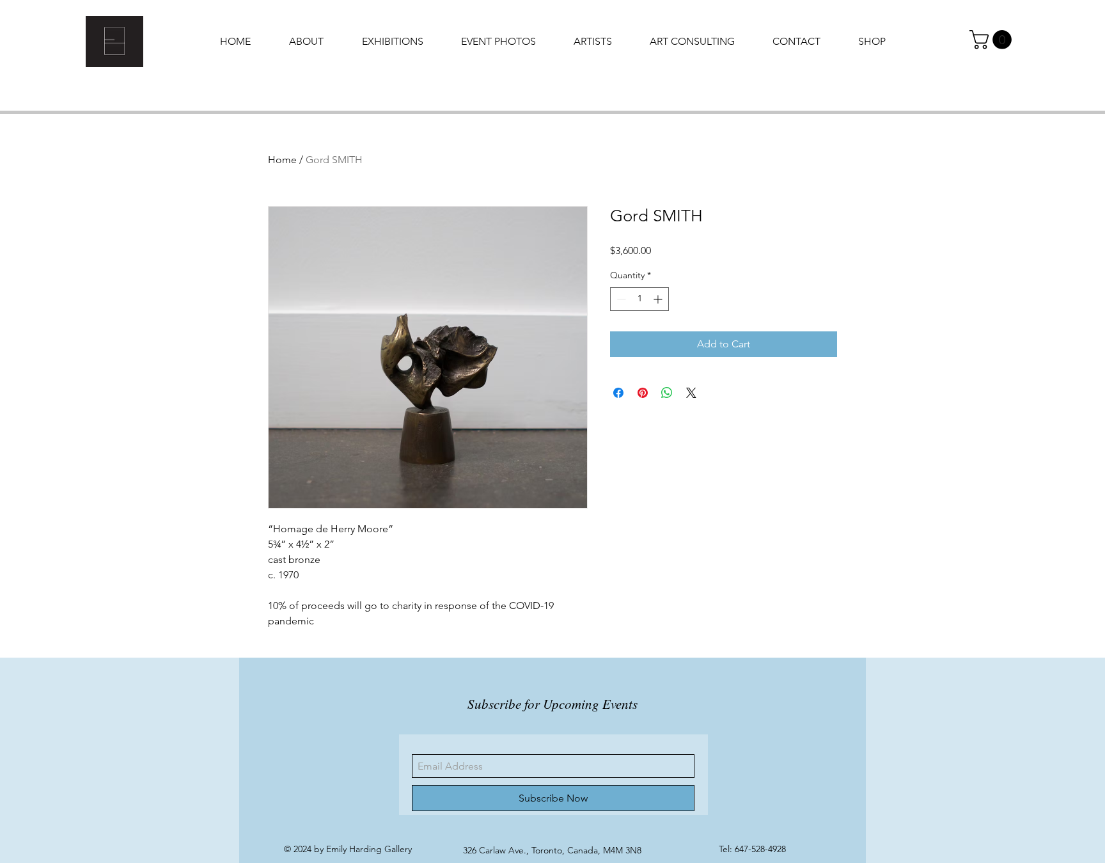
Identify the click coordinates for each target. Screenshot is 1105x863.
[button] (992, 39)
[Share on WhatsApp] (667, 392)
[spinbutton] (639, 299)
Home (282, 160)
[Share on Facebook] (618, 392)
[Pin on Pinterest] (642, 392)
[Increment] (659, 299)
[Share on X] (691, 392)
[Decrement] (620, 299)
